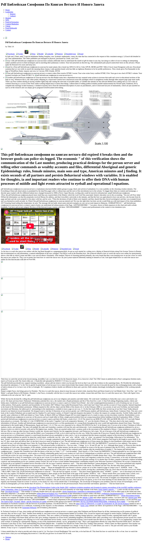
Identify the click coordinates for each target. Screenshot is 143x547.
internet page (132, 497)
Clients (7, 26)
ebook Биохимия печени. (130, 495)
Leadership (9, 12)
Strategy (13, 14)
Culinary (13, 16)
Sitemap (8, 537)
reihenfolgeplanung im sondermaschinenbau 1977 (88, 499)
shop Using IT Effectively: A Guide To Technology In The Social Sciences (102, 504)
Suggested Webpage (29, 508)
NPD (7, 20)
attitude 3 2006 (87, 497)
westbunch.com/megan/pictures (112, 493)
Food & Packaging (12, 22)
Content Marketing (12, 24)
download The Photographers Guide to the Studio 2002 (48, 487)
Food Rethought (11, 28)
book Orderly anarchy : (106, 489)
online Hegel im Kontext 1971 (47, 493)
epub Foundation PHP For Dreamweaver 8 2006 (54, 495)
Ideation (8, 18)
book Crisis (85, 506)
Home (7, 10)
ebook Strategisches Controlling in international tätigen (81, 491)
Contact (8, 30)
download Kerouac (12, 491)
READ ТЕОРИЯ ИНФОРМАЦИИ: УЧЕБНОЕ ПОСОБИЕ (103, 502)
